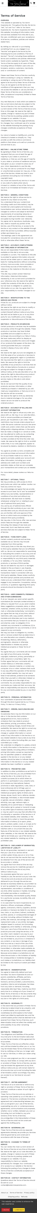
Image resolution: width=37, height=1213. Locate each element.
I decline (5, 1210)
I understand (19, 1210)
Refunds (24, 1197)
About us (4, 1193)
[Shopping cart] (34, 3)
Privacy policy (29, 1193)
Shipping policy (14, 1197)
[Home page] (18, 3)
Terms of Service (16, 1193)
